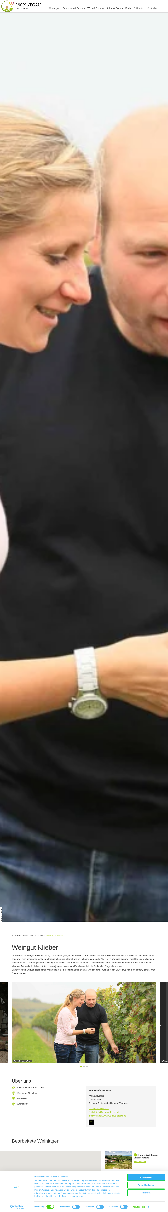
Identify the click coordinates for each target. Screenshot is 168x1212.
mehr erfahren (134, 1161)
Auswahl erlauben (146, 1185)
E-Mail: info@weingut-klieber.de (104, 1112)
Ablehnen (146, 1193)
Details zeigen (138, 1207)
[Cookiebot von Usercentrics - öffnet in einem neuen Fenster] (17, 1207)
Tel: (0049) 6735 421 (99, 1108)
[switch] (76, 1207)
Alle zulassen (146, 1177)
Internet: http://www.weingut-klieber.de (107, 1116)
